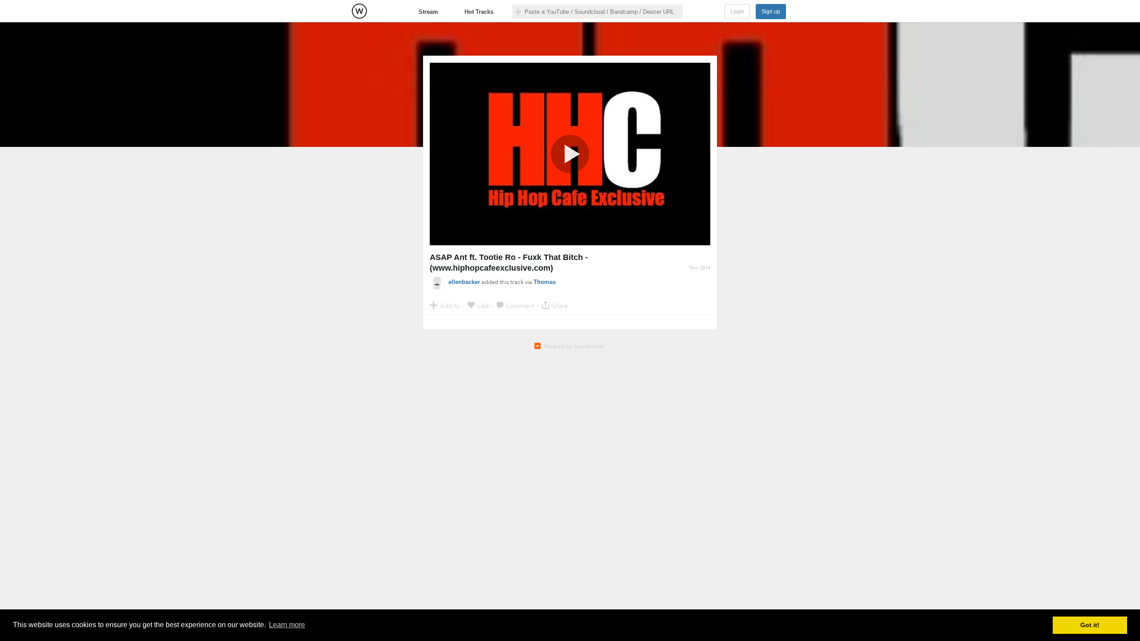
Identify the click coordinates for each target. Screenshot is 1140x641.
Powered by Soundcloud (573, 346)
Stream (428, 11)
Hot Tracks (478, 11)
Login (737, 11)
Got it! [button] (1089, 625)
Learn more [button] (287, 625)
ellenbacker (464, 282)
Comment (520, 305)
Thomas (544, 282)
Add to (450, 305)
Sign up (770, 11)
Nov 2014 (699, 267)
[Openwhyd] (359, 11)
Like (483, 305)
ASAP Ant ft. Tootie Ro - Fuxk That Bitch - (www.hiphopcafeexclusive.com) (509, 262)
